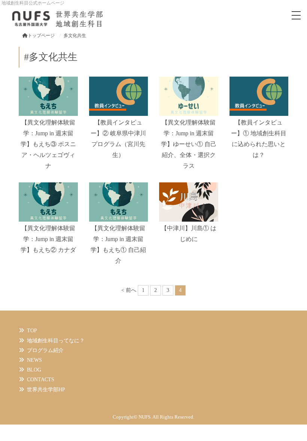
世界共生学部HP (46, 389)
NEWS (34, 360)
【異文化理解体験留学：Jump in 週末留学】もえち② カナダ (48, 239)
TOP (32, 330)
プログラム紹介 (45, 350)
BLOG (34, 370)
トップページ (41, 35)
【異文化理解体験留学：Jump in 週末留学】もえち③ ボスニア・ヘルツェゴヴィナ (48, 144)
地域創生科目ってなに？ (56, 340)
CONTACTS (40, 379)
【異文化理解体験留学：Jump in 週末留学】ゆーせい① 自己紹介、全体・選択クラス (188, 144)
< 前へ (128, 290)
